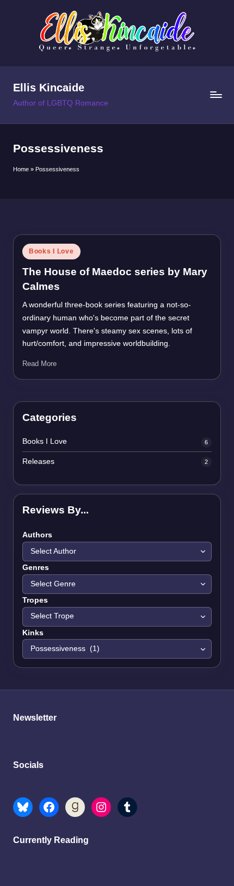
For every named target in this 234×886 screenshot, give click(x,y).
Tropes (35, 600)
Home (21, 169)
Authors (37, 535)
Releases (38, 461)
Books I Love (51, 251)
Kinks (33, 633)
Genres (35, 567)
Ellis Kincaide (48, 88)
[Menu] (215, 95)
